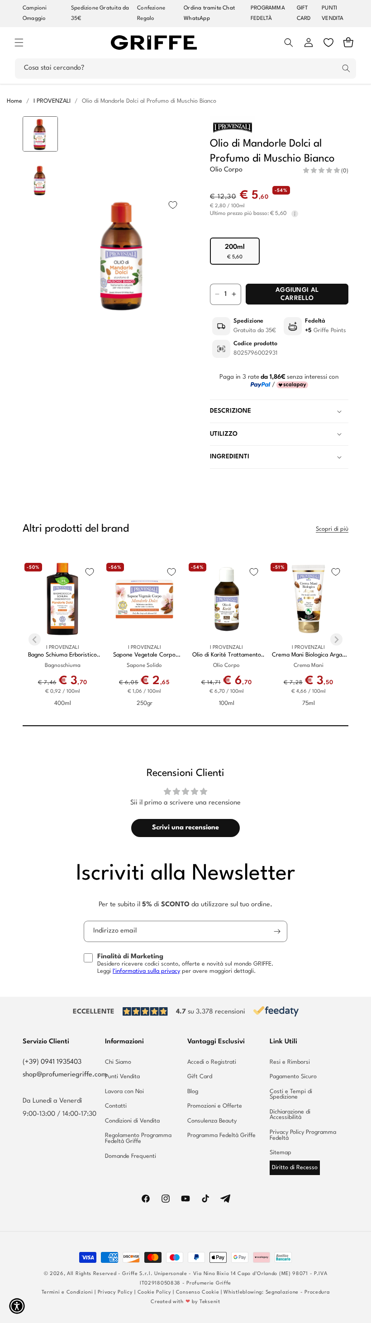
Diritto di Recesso (295, 1168)
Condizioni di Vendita (132, 1121)
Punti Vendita (122, 1077)
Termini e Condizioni (67, 1292)
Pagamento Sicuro (293, 1077)
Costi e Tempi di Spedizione (291, 1094)
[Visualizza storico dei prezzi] (294, 214)
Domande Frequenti (130, 1156)
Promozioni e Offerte (214, 1106)
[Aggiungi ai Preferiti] (173, 205)
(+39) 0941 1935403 (52, 1062)
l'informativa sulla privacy (146, 971)
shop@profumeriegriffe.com (65, 1074)
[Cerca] (346, 68)
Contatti (116, 1106)
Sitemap (280, 1153)
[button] (19, 42)
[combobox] (185, 68)
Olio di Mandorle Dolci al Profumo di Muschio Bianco (149, 101)
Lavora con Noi (124, 1092)
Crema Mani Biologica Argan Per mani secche (308, 655)
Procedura (316, 1292)
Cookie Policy (154, 1292)
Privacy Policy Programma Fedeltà (303, 1135)
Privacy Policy (115, 1292)
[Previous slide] (40, 130)
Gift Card (199, 1077)
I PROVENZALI (52, 101)
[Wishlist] (328, 42)
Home (14, 101)
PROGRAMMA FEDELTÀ (268, 13)
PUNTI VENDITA (332, 13)
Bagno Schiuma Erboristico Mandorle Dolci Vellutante (62, 655)
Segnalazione (282, 1292)
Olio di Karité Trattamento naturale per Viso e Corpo (226, 655)
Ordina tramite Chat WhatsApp (209, 13)
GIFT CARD (304, 13)
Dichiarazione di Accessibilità (290, 1115)
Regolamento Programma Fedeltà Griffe (138, 1138)
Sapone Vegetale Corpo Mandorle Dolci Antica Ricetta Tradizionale (144, 655)
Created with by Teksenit (185, 1301)
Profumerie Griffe (208, 1283)
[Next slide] (40, 378)
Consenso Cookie (197, 1292)
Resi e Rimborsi (290, 1062)
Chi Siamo (118, 1062)
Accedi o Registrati (211, 1062)
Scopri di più (332, 529)
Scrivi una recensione (185, 827)
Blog (192, 1092)
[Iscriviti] (277, 931)
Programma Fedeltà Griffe (221, 1135)
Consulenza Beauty (212, 1121)
